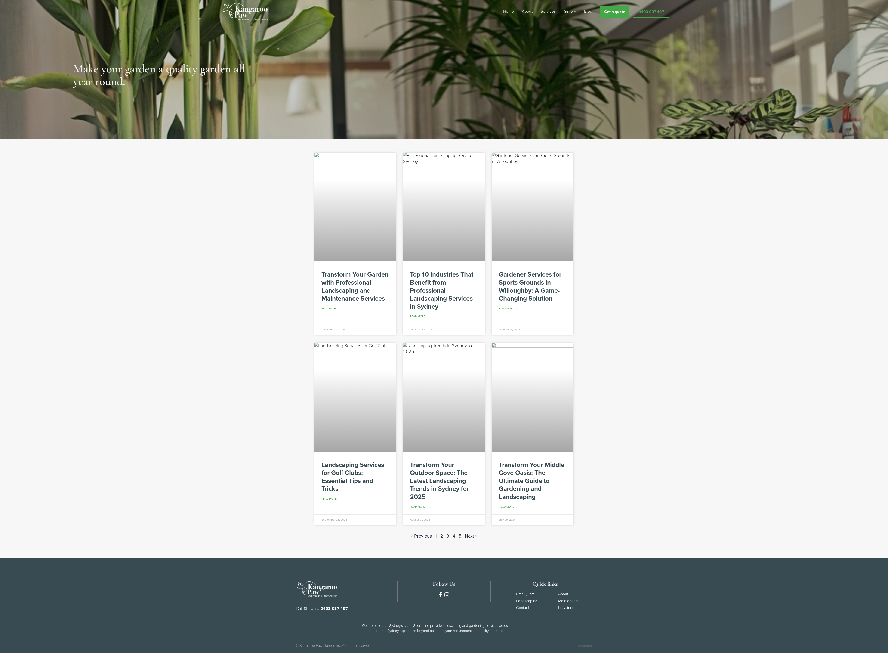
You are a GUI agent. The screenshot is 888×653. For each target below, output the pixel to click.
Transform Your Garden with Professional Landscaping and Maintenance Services (354, 286)
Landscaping (526, 601)
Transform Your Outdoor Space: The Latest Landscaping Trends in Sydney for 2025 (439, 480)
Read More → (330, 308)
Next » (471, 535)
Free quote (525, 594)
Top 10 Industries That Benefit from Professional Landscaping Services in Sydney (441, 290)
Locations (566, 608)
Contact (522, 608)
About (563, 594)
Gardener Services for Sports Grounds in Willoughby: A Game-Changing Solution (530, 286)
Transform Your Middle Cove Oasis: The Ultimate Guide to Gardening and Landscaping (531, 480)
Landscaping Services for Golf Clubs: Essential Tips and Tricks (352, 477)
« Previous (421, 535)
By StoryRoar (585, 646)
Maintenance (569, 601)
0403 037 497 (334, 609)
